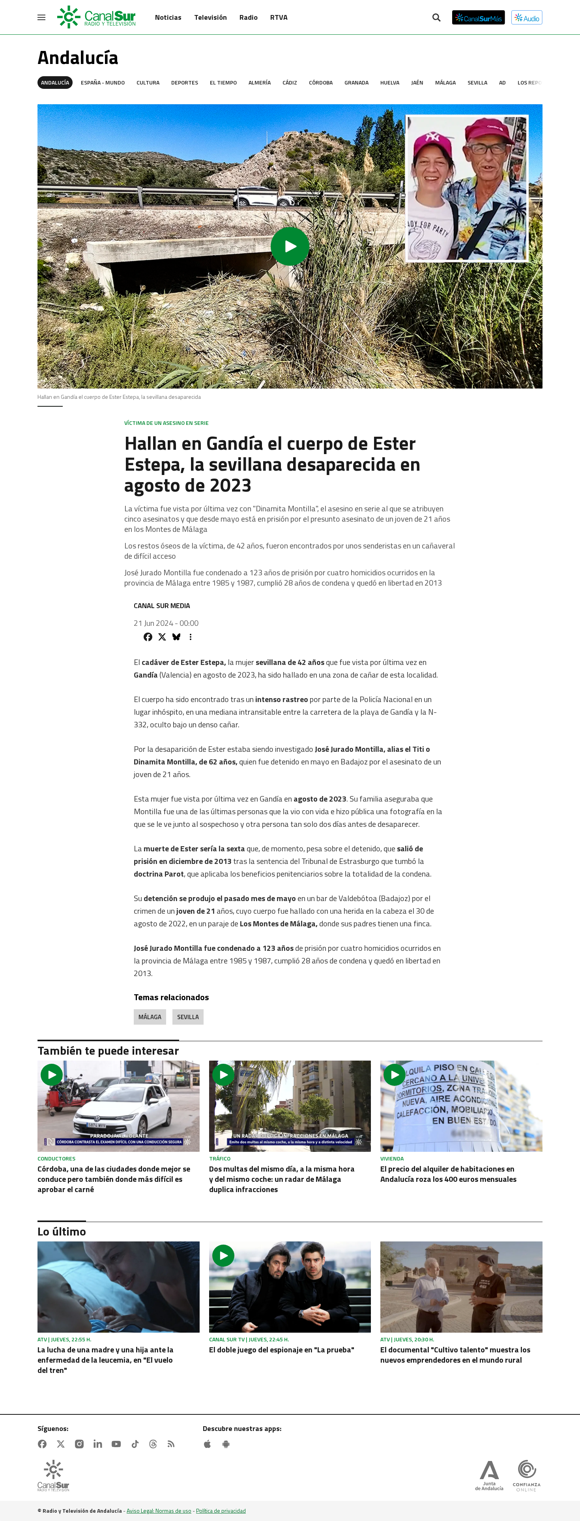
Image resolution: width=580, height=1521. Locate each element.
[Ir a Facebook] (43, 1444)
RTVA (279, 17)
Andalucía (55, 82)
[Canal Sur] (96, 17)
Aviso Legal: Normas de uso (159, 1510)
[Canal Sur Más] (478, 17)
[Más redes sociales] (190, 637)
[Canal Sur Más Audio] (527, 17)
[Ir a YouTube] (118, 1444)
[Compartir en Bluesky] (176, 637)
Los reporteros (540, 82)
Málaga (445, 82)
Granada (356, 82)
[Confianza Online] (527, 1476)
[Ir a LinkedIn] (99, 1444)
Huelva (389, 82)
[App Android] (227, 1444)
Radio (248, 17)
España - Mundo (103, 82)
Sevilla (477, 82)
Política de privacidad (221, 1510)
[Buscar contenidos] (436, 18)
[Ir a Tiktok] (136, 1444)
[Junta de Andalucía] (489, 1476)
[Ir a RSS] (173, 1444)
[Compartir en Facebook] (148, 637)
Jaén (417, 82)
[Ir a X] (62, 1444)
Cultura (148, 82)
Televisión (210, 17)
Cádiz (290, 82)
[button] (290, 246)
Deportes (184, 82)
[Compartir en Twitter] (162, 637)
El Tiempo (223, 82)
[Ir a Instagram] (81, 1444)
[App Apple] (209, 1444)
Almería (260, 82)
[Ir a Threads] (155, 1444)
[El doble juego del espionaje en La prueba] (290, 1287)
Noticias (168, 17)
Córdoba (321, 82)
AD (502, 82)
